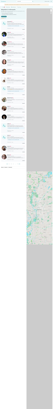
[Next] (19, 164)
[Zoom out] (51, 11)
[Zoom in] (51, 9)
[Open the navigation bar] (51, 1)
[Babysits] (3, 1)
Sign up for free (4, 16)
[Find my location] (51, 13)
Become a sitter (47, 1)
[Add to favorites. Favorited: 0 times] (24, 21)
